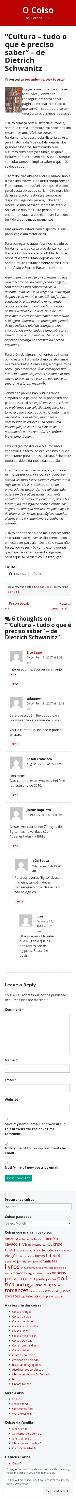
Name (11, 1060)
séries (66, 1291)
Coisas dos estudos (25, 1326)
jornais (21, 1261)
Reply (15, 683)
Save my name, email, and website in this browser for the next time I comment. (35, 1129)
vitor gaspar (56, 1296)
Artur (61, 79)
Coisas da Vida (21, 1316)
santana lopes (36, 1291)
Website (11, 1099)
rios (59, 1285)
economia (65, 1250)
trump (44, 1296)
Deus (15, 1463)
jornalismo (33, 1261)
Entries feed (20, 1404)
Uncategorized (21, 1384)
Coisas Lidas (43, 587)
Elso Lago (34, 652)
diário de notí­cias (44, 1250)
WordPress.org (22, 1413)
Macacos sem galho (25, 1443)
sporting (56, 1291)
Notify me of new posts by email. (32, 1167)
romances (16, 1290)
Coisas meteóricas (24, 1336)
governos (10, 1261)
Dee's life (18, 1429)
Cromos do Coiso (23, 1355)
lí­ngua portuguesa (31, 1268)
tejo (23, 1296)
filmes (40, 1255)
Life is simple (20, 1438)
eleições (12, 1255)
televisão (33, 1296)
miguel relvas (35, 1273)
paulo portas (46, 1279)
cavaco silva (16, 1244)
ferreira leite (27, 1256)
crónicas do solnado (25, 1360)
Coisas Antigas (21, 1312)
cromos (13, 1249)
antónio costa (28, 1239)
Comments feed (22, 1409)
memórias (20, 1273)
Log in (16, 1399)
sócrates (12, 1296)
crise (57, 1244)
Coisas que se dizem (25, 1345)
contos (47, 1244)
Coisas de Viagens (24, 1321)
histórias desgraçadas (26, 1365)
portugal (25, 1284)
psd (39, 1285)
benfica (52, 1238)
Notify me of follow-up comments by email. (35, 1150)
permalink (13, 591)
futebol (53, 1255)
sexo (47, 1291)
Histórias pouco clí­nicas (27, 1369)
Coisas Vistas (20, 1350)
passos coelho (20, 1278)
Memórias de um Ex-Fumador (31, 1374)
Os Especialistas (22, 1448)
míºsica (47, 1273)
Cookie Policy (20, 1483)
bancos (41, 1239)
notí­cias (59, 1272)
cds (29, 1244)
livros (12, 1266)
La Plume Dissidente (25, 1433)
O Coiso (38, 9)
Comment (14, 1009)
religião (49, 1285)
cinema (37, 1244)
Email (10, 1080)
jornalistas (48, 1261)
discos (25, 1250)
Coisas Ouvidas (22, 1340)
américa (11, 1238)
